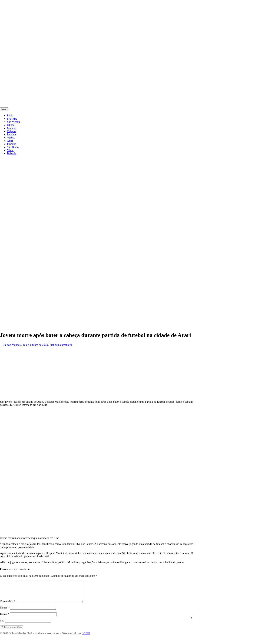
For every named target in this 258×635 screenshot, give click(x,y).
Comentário (7, 601)
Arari (10, 140)
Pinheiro (11, 143)
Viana (10, 150)
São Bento (13, 147)
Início (10, 115)
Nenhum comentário (60, 344)
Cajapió (11, 131)
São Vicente (13, 121)
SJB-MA (12, 118)
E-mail (4, 614)
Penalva (11, 134)
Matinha (11, 128)
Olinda (11, 124)
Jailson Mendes (12, 344)
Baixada (11, 153)
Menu (4, 109)
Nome (4, 607)
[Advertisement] (105, 24)
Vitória (11, 137)
